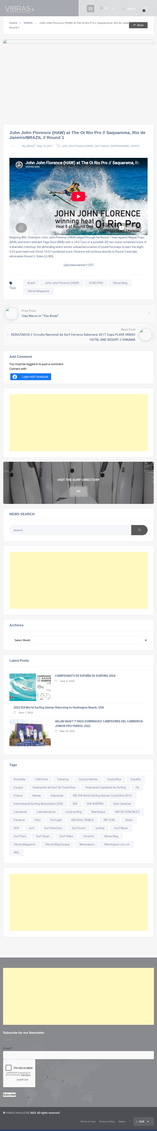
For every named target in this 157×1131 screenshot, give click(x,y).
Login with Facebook (35, 376)
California (41, 779)
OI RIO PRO (96, 283)
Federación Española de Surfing (105, 787)
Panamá (19, 820)
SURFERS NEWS (120, 145)
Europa (18, 787)
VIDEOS (28, 23)
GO (78, 491)
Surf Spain (43, 836)
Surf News (121, 828)
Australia (19, 779)
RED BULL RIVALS (82, 820)
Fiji (137, 787)
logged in (32, 364)
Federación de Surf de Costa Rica (54, 787)
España (135, 779)
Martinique (98, 811)
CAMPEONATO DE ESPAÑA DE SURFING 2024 (85, 675)
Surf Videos (102, 145)
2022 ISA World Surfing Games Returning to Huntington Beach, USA (58, 707)
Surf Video (66, 836)
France (18, 795)
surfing (99, 828)
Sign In (131, 8)
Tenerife (88, 836)
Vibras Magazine (38, 291)
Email (7, 1048)
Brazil (31, 283)
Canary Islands (88, 779)
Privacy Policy (107, 1121)
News (122, 1121)
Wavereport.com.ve (116, 844)
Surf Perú (20, 836)
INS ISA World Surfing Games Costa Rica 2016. (102, 795)
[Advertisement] (78, 422)
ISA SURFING (95, 803)
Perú (38, 820)
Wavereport (86, 844)
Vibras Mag (120, 283)
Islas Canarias (122, 803)
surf (31, 828)
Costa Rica (114, 779)
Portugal (56, 820)
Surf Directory (53, 828)
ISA (75, 803)
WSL (16, 852)
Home (13, 22)
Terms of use (87, 1121)
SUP (16, 828)
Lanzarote (20, 811)
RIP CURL (110, 820)
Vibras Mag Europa (57, 844)
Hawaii (36, 795)
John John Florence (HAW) (77, 145)
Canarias (63, 779)
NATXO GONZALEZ (127, 811)
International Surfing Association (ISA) (38, 803)
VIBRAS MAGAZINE (17, 1112)
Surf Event (79, 828)
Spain (129, 820)
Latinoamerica (46, 811)
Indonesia (57, 795)
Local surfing (73, 811)
